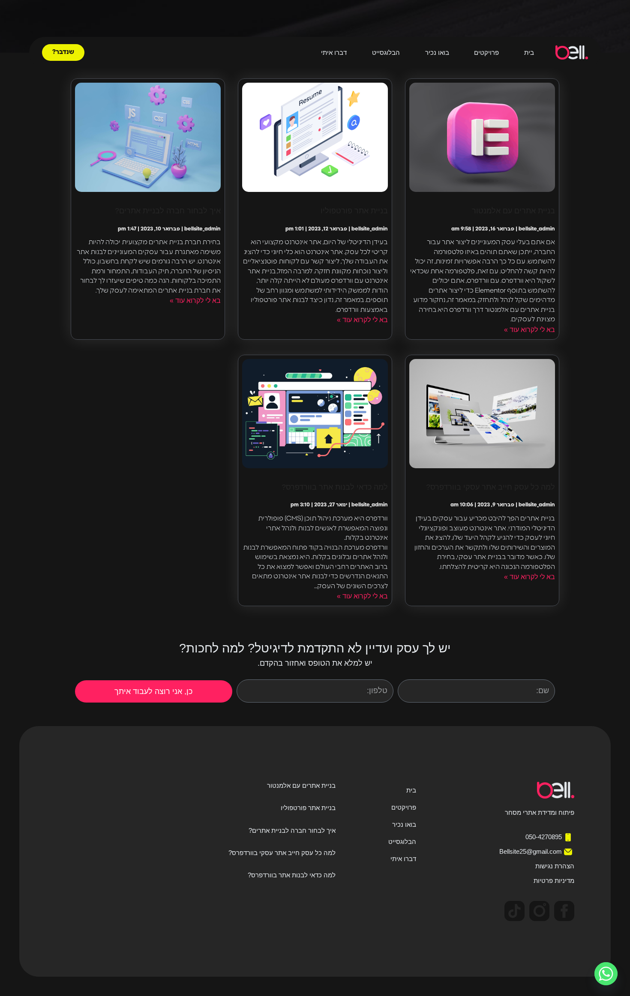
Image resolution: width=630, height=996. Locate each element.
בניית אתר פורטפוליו (354, 210)
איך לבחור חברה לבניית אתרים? (168, 210)
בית (529, 52)
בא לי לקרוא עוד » (529, 329)
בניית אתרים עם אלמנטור (513, 210)
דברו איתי (334, 52)
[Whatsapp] (606, 973)
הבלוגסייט (386, 52)
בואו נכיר (437, 52)
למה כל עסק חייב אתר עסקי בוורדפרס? (490, 487)
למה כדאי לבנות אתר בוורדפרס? (335, 487)
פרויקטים (486, 52)
